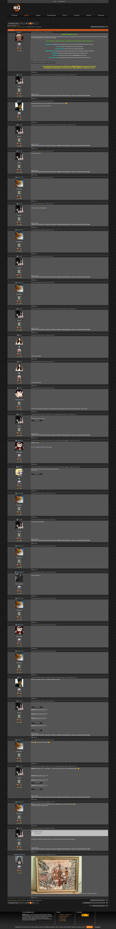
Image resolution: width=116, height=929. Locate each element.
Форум (38, 15)
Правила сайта (63, 917)
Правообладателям (64, 916)
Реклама (101, 15)
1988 (39, 256)
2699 (18, 96)
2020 (18, 356)
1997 (39, 493)
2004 (39, 677)
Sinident (18, 25)
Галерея (76, 15)
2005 (39, 701)
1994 (39, 414)
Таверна (19, 26)
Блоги (65, 15)
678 (18, 461)
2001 (39, 598)
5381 (18, 198)
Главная (14, 15)
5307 (18, 409)
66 (28, 23)
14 (17, 119)
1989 (39, 282)
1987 (39, 230)
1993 (39, 388)
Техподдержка (63, 919)
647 (18, 488)
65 (26, 23)
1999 (39, 546)
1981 (39, 74)
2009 (39, 828)
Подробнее (97, 927)
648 (18, 593)
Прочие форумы (14, 26)
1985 (39, 177)
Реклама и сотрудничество (66, 914)
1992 (39, 361)
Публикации (51, 15)
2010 (39, 854)
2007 (39, 766)
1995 (39, 440)
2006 (39, 740)
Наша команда (63, 920)
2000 (39, 572)
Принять (89, 927)
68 (32, 23)
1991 (39, 335)
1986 (39, 203)
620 (18, 873)
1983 (39, 124)
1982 (39, 101)
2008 (39, 802)
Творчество (24, 26)
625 (18, 50)
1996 (39, 467)
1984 (39, 151)
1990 (39, 309)
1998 (39, 519)
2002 (39, 624)
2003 (39, 651)
